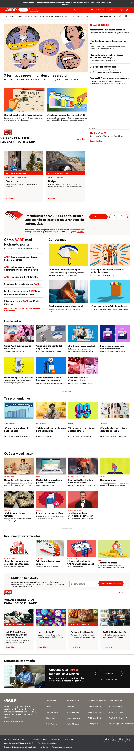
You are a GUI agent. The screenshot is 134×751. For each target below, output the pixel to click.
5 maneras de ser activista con (22, 284)
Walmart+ (12, 181)
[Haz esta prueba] (115, 466)
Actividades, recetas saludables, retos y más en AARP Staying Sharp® (114, 636)
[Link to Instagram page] (120, 739)
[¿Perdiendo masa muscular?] (83, 333)
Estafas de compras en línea (49, 513)
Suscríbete (109, 673)
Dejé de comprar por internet (18, 377)
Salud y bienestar (109, 629)
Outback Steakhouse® (82, 632)
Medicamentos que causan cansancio (107, 29)
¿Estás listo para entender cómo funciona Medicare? (16, 562)
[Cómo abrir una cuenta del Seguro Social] (51, 333)
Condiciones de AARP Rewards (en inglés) (19, 743)
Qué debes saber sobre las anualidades (23, 115)
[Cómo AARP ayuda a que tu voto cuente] (19, 333)
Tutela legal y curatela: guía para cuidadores (51, 429)
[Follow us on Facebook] (106, 739)
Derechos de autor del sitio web (49, 743)
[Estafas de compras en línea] (51, 499)
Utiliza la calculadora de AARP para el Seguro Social (80, 562)
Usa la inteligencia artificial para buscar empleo (49, 481)
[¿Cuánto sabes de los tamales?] (19, 499)
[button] (126, 16)
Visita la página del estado (111, 583)
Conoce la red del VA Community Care (78, 378)
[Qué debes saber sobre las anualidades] (24, 100)
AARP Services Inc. (74, 718)
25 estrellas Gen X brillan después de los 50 (80, 481)
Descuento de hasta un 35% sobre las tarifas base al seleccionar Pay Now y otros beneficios (65, 185)
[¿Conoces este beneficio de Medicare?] (110, 291)
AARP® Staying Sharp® (114, 632)
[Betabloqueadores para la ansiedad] (68, 291)
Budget (52, 181)
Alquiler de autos (56, 178)
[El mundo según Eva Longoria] (19, 466)
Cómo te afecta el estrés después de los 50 (113, 429)
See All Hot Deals (96, 141)
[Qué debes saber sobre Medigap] (68, 255)
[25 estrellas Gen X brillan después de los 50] (83, 466)
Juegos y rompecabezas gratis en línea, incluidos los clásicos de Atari (50, 636)
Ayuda (76, 10)
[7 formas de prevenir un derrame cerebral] (46, 48)
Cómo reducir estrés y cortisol (104, 66)
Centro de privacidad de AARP (15, 739)
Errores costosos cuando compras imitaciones (112, 347)
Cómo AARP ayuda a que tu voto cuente (109, 78)
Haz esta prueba (108, 480)
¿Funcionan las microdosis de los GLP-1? (66, 115)
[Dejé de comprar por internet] (19, 365)
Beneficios (84, 10)
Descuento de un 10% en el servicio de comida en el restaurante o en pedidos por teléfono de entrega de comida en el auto (83, 636)
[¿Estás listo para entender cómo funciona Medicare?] (18, 548)
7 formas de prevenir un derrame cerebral (36, 75)
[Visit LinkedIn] (127, 739)
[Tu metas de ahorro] (114, 549)
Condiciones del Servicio (38, 739)
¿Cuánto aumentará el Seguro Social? (16, 429)
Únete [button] (23, 10)
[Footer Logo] (21, 700)
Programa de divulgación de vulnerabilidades (20, 747)
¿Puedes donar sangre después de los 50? (108, 42)
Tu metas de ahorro (107, 562)
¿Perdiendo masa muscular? (81, 346)
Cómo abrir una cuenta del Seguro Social (49, 347)
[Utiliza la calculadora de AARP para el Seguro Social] (81, 548)
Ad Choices (44, 747)
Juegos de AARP (46, 632)
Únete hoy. (80, 232)
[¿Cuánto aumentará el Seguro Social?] (19, 410)
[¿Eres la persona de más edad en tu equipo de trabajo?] (110, 255)
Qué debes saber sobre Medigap (64, 269)
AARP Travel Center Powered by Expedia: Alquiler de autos (16, 635)
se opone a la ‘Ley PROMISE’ (21, 277)
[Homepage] (11, 9)
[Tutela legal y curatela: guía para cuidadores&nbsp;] (51, 410)
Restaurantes (76, 629)
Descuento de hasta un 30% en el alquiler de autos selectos (18, 641)
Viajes (8, 629)
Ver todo (80, 139)
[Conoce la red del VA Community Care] (83, 365)
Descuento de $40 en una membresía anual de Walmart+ (22, 185)
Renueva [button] (34, 10)
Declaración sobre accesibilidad (62, 739)
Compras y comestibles (16, 178)
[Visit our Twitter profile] (113, 739)
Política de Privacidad (109, 679)
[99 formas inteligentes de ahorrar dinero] (83, 410)
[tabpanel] (115, 16)
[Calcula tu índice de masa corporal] (50, 548)
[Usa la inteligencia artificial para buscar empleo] (51, 466)
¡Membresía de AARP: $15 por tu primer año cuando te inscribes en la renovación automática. (54, 219)
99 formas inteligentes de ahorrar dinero (82, 429)
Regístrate (111, 10)
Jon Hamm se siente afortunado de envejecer (80, 514)
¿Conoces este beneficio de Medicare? (109, 306)
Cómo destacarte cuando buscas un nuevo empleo (48, 378)
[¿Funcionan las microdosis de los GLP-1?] (67, 100)
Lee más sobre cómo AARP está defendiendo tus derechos (22, 309)
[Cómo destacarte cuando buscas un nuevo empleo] (51, 365)
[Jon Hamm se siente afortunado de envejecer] (83, 499)
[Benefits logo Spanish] (9, 135)
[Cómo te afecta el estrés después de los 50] (115, 410)
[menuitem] (6, 17)
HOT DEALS (96, 133)
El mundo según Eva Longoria (18, 480)
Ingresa (122, 10)
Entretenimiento (44, 629)
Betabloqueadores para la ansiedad (66, 306)
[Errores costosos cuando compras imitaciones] (115, 333)
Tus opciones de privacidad (62, 747)
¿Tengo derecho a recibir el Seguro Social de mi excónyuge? (107, 56)
